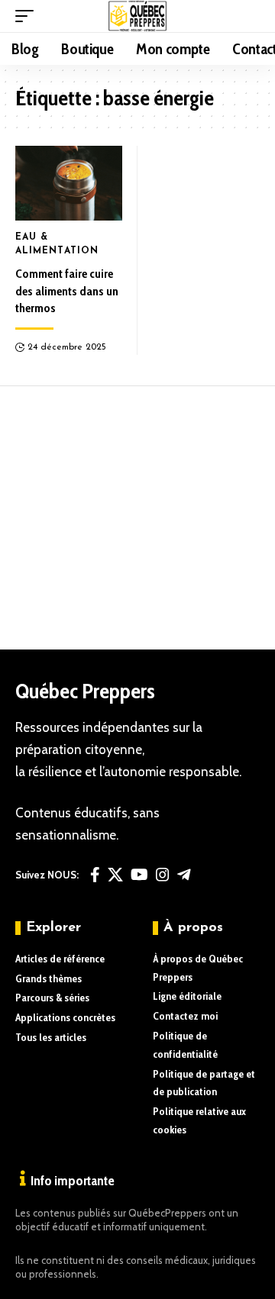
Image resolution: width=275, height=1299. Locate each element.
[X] (115, 875)
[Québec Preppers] (138, 16)
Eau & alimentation (57, 244)
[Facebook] (95, 875)
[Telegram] (184, 875)
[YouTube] (139, 875)
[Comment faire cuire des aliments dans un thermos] (68, 183)
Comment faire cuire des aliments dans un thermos (66, 290)
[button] (28, 16)
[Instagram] (162, 875)
